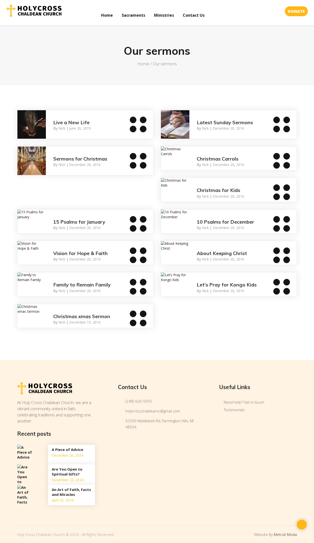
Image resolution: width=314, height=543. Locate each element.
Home (107, 15)
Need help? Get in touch (244, 402)
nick (61, 128)
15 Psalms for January (79, 222)
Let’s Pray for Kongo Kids (227, 285)
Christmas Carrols (217, 159)
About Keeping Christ (222, 253)
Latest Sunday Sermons (225, 122)
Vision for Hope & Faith (80, 253)
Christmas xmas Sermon (81, 316)
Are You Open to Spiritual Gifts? (67, 471)
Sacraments (133, 15)
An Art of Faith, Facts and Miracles (71, 492)
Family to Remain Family (82, 285)
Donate (296, 11)
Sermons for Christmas (80, 159)
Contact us (194, 15)
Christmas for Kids (218, 190)
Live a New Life (71, 122)
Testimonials (234, 409)
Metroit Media (285, 534)
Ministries (164, 15)
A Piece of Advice (67, 449)
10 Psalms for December (225, 222)
